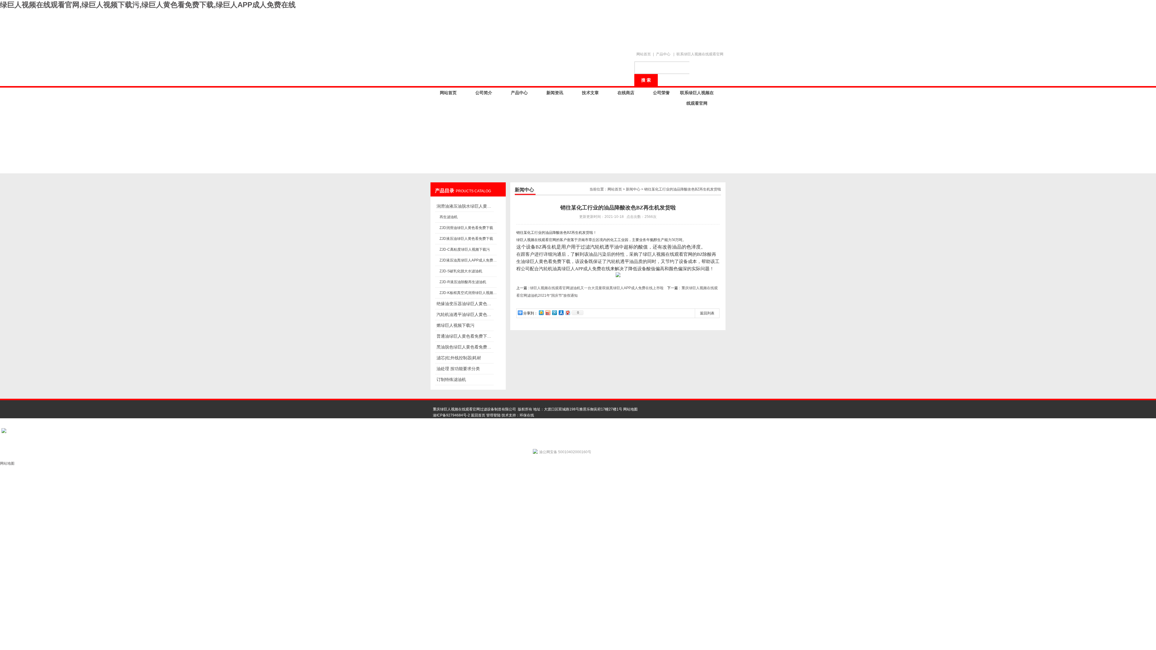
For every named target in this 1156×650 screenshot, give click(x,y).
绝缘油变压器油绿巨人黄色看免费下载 (465, 303)
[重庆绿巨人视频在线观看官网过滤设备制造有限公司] (535, 28)
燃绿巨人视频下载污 (455, 325)
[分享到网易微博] (567, 312)
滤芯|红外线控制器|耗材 (459, 357)
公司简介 (483, 92)
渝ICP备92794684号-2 (451, 415)
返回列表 (707, 313)
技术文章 (590, 92)
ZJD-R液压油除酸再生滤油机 (463, 282)
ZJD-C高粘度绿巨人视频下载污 (465, 249)
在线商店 (625, 92)
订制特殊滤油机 (451, 379)
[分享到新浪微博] (547, 312)
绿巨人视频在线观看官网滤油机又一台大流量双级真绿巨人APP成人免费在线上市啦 (596, 288)
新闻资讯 (554, 92)
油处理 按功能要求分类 (458, 368)
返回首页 (478, 415)
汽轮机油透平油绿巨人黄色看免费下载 (465, 314)
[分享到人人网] (561, 312)
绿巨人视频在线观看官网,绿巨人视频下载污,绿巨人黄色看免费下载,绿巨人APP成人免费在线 (148, 5)
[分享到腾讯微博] (554, 312)
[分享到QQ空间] (541, 312)
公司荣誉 (661, 92)
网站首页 (643, 54)
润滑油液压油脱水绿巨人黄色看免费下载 (465, 206)
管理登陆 (493, 415)
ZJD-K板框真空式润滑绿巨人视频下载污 (468, 293)
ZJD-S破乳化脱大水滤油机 (461, 271)
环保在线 (527, 415)
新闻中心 (633, 189)
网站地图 (630, 409)
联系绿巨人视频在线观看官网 (699, 54)
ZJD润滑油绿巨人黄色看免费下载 (466, 228)
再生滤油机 (449, 217)
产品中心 (663, 54)
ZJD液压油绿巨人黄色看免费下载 (466, 239)
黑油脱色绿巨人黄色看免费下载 (465, 347)
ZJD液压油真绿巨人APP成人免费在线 (468, 260)
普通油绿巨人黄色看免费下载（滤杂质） (465, 336)
